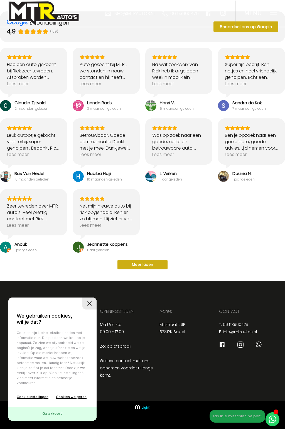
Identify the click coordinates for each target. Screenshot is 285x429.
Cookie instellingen (32, 397)
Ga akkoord (52, 413)
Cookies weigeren (71, 397)
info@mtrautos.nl (134, 13)
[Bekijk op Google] (5, 105)
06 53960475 (184, 13)
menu (253, 13)
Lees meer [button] (18, 84)
